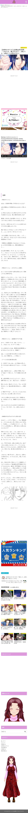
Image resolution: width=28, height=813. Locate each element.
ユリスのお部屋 (13, 811)
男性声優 (3, 751)
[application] (14, 150)
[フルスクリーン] (25, 156)
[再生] (3, 156)
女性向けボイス (5, 573)
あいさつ (3, 741)
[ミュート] (23, 156)
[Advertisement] (14, 28)
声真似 (2, 744)
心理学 (2, 749)
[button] (14, 150)
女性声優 (3, 747)
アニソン (3, 742)
